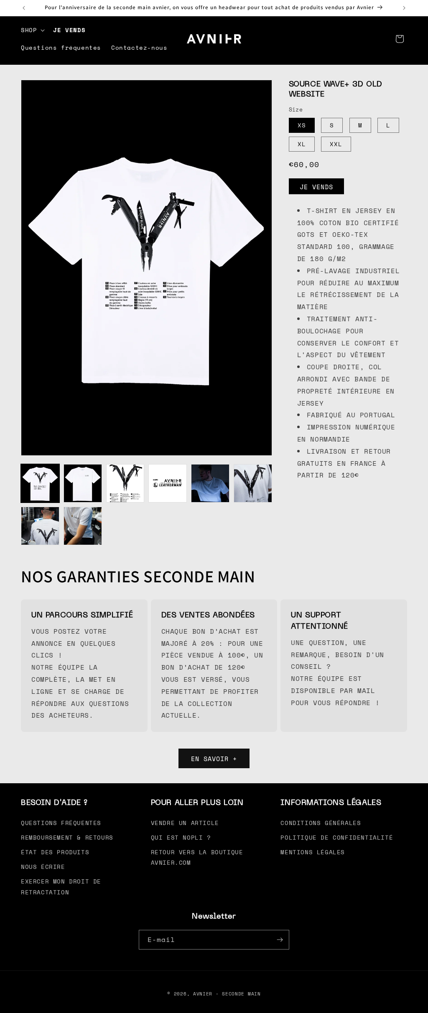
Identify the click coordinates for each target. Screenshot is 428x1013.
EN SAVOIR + (214, 758)
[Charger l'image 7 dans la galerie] (40, 526)
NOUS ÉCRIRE (43, 866)
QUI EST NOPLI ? (181, 837)
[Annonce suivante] (404, 8)
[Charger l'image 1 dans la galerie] (40, 483)
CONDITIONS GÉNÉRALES (320, 822)
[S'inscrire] (279, 940)
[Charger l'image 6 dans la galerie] (253, 483)
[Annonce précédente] (24, 8)
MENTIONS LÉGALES (312, 852)
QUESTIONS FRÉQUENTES (61, 822)
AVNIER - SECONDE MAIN (227, 993)
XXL (336, 144)
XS (302, 125)
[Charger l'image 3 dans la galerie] (125, 483)
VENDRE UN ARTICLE (185, 822)
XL (302, 144)
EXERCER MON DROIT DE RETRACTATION (61, 886)
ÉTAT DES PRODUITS (55, 852)
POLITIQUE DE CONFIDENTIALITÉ (336, 837)
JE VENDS (316, 186)
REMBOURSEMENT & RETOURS (67, 837)
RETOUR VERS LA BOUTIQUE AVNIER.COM (197, 857)
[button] (32, 30)
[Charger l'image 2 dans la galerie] (83, 483)
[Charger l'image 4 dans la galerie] (167, 483)
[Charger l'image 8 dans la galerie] (83, 526)
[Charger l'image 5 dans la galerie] (210, 483)
